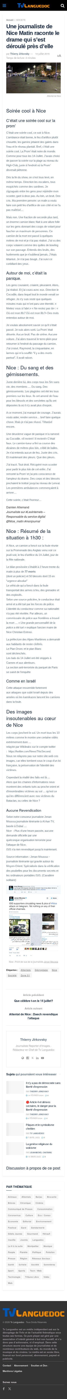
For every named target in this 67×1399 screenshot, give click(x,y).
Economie (13, 1221)
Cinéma (39, 1202)
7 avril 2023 (34, 1137)
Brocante (51, 1196)
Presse (11, 1258)
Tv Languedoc (37, 1133)
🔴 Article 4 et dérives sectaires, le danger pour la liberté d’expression (41, 1106)
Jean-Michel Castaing (41, 1152)
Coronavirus (14, 1215)
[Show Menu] (4, 5)
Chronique (25, 1202)
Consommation (45, 1209)
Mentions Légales (12, 1371)
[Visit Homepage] (33, 5)
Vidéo (46, 1276)
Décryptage (41, 969)
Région (23, 1258)
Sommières (49, 1264)
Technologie (14, 1276)
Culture (29, 1215)
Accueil (9, 19)
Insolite (12, 1239)
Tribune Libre (32, 1276)
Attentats (26, 969)
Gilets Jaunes (15, 1233)
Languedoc (38, 1239)
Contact (7, 1365)
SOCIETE (21, 19)
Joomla (24, 1239)
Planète (24, 1252)
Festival (12, 1227)
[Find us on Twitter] (9, 1389)
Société (12, 975)
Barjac (39, 1196)
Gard (23, 1227)
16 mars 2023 (34, 1156)
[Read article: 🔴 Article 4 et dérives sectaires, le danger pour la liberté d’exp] (15, 1106)
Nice (54, 969)
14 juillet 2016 (42, 53)
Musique (48, 1246)
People (11, 1252)
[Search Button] (62, 5)
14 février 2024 (35, 1095)
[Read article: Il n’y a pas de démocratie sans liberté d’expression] (15, 1087)
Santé (11, 1264)
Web (10, 1282)
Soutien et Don (39, 1365)
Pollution (50, 1252)
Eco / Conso (44, 1215)
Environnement (43, 1221)
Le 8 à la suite (15, 1246)
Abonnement (21, 1365)
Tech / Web (36, 1270)
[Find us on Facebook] (3, 1389)
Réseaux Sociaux (41, 1258)
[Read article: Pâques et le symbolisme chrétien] (15, 1129)
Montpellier (33, 1246)
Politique (36, 1252)
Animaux (12, 1196)
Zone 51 (25, 975)
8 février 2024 (35, 1118)
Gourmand (32, 1233)
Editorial (27, 1221)
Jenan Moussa (51, 961)
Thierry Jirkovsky (19, 53)
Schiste (22, 1264)
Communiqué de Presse (20, 1209)
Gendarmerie (37, 1227)
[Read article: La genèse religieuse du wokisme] (15, 1148)
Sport (11, 1270)
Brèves (11, 1202)
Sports (21, 1270)
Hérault (46, 1233)
